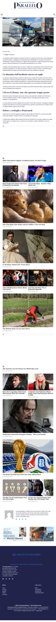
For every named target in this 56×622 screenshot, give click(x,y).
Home (3, 588)
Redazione (32, 44)
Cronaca (28, 29)
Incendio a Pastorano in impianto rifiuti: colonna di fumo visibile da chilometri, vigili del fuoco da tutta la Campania (46, 535)
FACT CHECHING (38, 588)
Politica (4, 592)
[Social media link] (16, 519)
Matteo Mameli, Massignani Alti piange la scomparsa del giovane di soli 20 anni (9, 535)
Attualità (4, 591)
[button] (54, 14)
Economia (4, 594)
